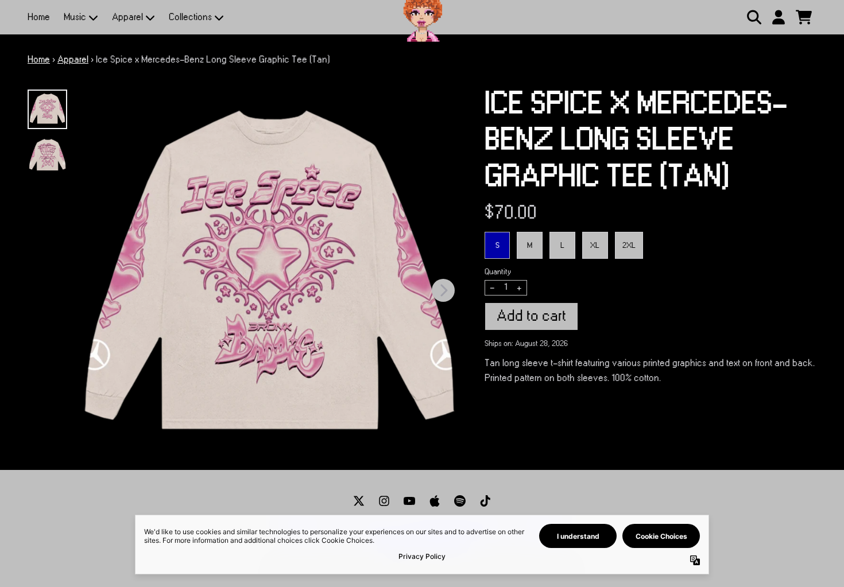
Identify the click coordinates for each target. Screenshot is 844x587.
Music (75, 17)
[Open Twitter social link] (358, 501)
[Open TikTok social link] (485, 501)
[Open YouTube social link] (409, 501)
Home (39, 17)
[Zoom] (270, 278)
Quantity (498, 271)
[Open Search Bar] (753, 17)
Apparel (127, 17)
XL (594, 245)
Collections (190, 17)
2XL (629, 245)
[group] (47, 109)
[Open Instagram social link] (384, 501)
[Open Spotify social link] (460, 501)
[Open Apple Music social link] (434, 501)
